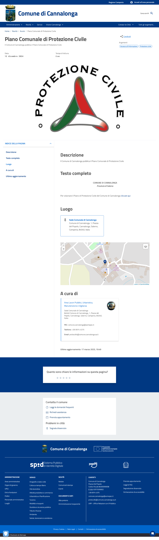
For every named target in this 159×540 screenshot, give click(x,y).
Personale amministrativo (14, 499)
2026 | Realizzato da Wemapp (16, 535)
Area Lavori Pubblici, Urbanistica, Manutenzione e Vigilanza (78, 304)
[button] (142, 2)
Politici (7, 496)
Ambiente (33, 514)
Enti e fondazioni (11, 492)
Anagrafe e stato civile (38, 481)
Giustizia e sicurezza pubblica (40, 507)
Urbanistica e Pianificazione (40, 496)
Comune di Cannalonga (48, 13)
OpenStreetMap (144, 284)
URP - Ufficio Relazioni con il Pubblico (102, 503)
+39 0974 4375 (93, 492)
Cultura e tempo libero (38, 485)
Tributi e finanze (35, 510)
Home (7, 31)
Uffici (7, 488)
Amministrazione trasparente (69, 504)
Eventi (61, 488)
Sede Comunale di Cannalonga (82, 219)
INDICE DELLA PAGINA (15, 143)
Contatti (92, 477)
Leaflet (136, 284)
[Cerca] (151, 13)
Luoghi (7, 503)
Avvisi (22, 31)
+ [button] (63, 245)
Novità (14, 31)
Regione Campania (116, 2)
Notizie (61, 481)
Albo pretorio (63, 500)
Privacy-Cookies (58, 529)
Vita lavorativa (35, 489)
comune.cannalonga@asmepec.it (100, 496)
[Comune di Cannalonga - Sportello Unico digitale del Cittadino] (10, 13)
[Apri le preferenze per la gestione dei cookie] (6, 534)
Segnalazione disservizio (132, 488)
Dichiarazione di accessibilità (133, 492)
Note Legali (71, 529)
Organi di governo (11, 485)
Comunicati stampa (66, 485)
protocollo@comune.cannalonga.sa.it (102, 499)
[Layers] (145, 246)
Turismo (33, 500)
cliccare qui (125, 195)
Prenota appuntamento (132, 481)
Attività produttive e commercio (41, 492)
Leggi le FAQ (127, 484)
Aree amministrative (12, 481)
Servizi (32, 477)
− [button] (63, 248)
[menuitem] (123, 25)
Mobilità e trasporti (36, 503)
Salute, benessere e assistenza (41, 518)
